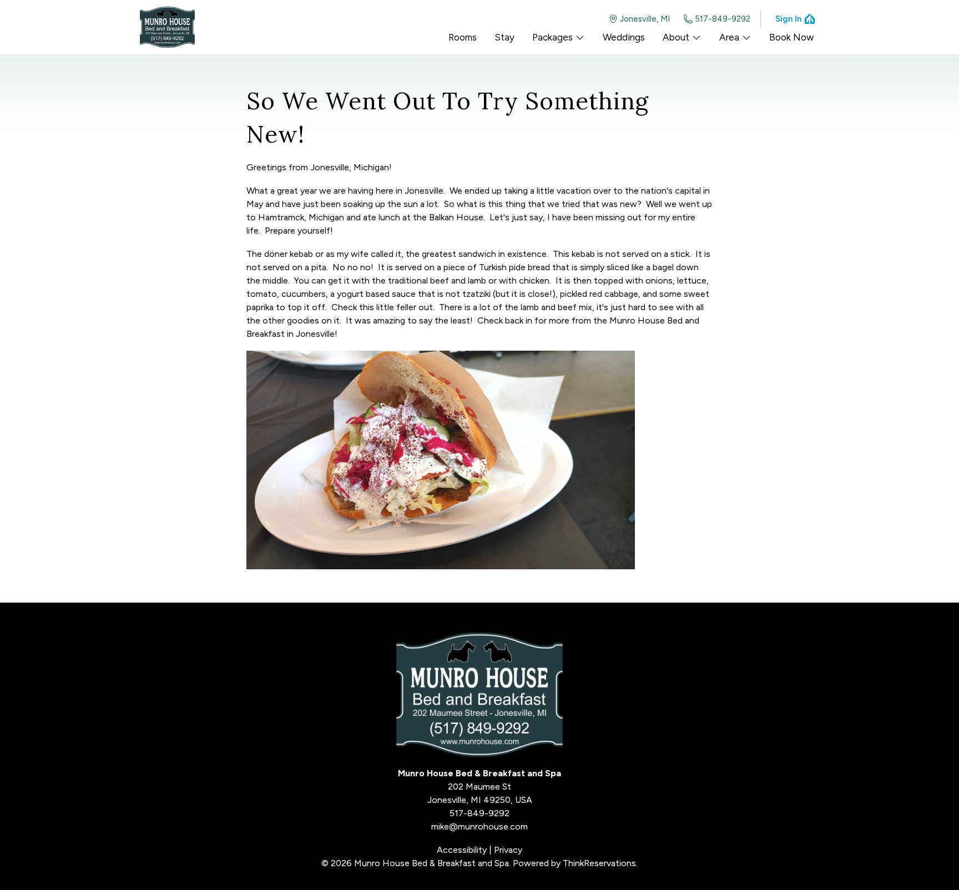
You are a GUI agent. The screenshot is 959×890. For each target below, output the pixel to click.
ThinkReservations (599, 863)
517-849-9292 (722, 19)
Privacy (508, 850)
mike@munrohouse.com (479, 826)
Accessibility (462, 850)
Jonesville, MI (645, 19)
